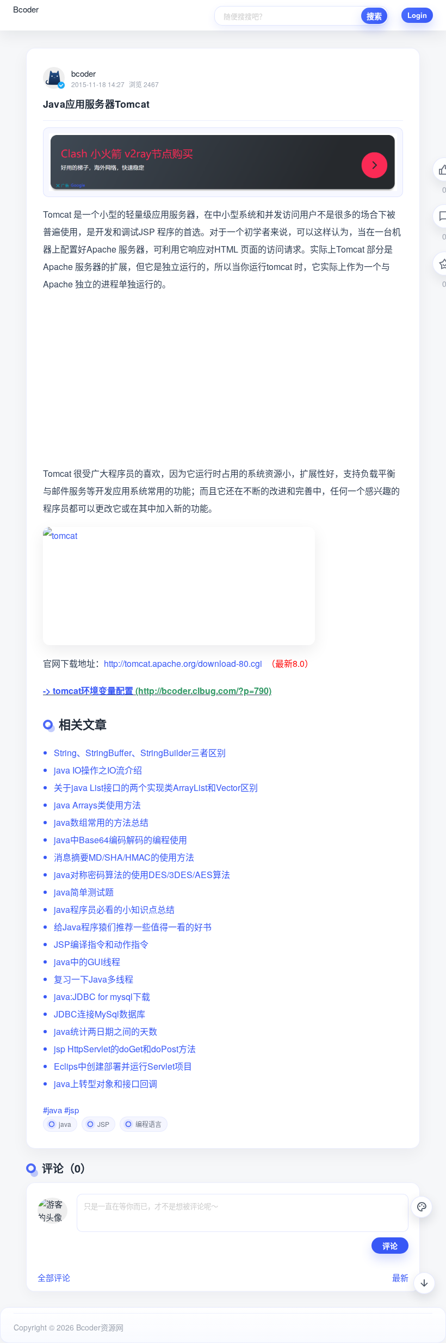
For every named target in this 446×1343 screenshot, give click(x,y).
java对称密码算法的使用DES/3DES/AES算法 (142, 874)
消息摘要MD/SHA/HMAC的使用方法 (124, 857)
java (65, 1124)
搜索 (374, 15)
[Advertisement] (223, 379)
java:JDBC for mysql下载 (102, 996)
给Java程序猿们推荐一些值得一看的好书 (133, 927)
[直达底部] (424, 1283)
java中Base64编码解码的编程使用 (120, 839)
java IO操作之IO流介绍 (98, 770)
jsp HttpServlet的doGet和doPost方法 (125, 1048)
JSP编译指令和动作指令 (101, 944)
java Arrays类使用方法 (97, 805)
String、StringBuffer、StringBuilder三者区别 (140, 752)
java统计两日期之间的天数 (105, 1031)
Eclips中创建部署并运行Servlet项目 (123, 1066)
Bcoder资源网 (98, 1327)
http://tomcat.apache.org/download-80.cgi (183, 663)
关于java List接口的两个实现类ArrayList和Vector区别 (156, 787)
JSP (103, 1124)
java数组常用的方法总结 (101, 822)
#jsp (71, 1109)
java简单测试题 (84, 892)
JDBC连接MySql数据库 (99, 1014)
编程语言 (148, 1124)
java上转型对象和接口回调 (105, 1083)
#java (52, 1109)
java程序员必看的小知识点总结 (114, 909)
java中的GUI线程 (87, 961)
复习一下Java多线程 (93, 979)
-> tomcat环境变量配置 (88, 690)
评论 (390, 1245)
